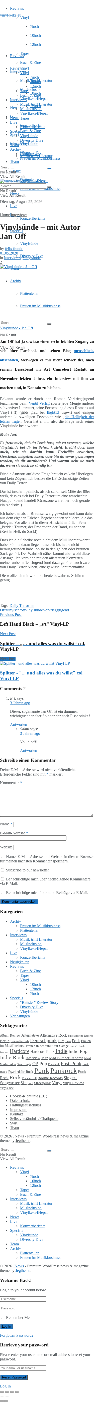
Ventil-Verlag (39, 403)
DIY (61, 1041)
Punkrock (63, 1070)
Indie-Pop (77, 1051)
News (14, 107)
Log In (5, 1386)
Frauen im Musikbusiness (40, 306)
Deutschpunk (43, 1040)
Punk (41, 1070)
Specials (16, 131)
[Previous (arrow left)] (2, 1396)
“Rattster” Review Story (39, 1002)
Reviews (17, 8)
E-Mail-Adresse (14, 833)
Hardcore (19, 1051)
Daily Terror (19, 605)
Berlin (5, 1041)
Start (13, 1123)
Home (5, 215)
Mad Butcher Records (66, 1058)
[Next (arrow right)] (7, 1396)
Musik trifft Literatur (36, 104)
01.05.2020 (9, 253)
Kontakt (16, 1114)
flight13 (53, 412)
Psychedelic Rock (20, 1072)
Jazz (44, 1058)
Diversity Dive (31, 140)
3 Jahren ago (20, 703)
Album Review (10, 1035)
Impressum (18, 1109)
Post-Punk (71, 1063)
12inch (35, 44)
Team (14, 161)
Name (6, 824)
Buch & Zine (30, 62)
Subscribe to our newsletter (27, 870)
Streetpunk (42, 1083)
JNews (18, 1136)
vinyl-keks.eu (10, 15)
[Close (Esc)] (2, 1392)
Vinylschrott (15, 610)
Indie (61, 1051)
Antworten (18, 724)
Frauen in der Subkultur (42, 1046)
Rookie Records (50, 1078)
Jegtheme (23, 1140)
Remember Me (18, 1317)
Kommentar (11, 783)
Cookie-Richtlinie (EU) (28, 1096)
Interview (33, 1058)
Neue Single (24, 1064)
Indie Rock (12, 1057)
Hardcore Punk (42, 1051)
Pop (43, 1063)
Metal (87, 1058)
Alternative (30, 1035)
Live (13, 206)
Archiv (15, 281)
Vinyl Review (73, 1083)
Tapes (24, 53)
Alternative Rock (53, 1035)
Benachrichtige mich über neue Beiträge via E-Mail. (47, 892)
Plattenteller (29, 293)
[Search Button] (49, 324)
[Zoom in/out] (17, 1392)
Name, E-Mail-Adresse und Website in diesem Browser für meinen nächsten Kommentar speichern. (47, 858)
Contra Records (20, 1041)
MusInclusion (31, 109)
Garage (64, 1046)
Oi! (35, 1063)
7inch (34, 26)
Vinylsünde (29, 143)
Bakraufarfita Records (80, 1035)
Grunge (4, 1052)
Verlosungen (20, 1016)
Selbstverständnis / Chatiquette (34, 1118)
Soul (30, 1083)
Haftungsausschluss (25, 1105)
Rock (15, 1077)
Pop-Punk (54, 1064)
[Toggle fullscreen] (12, 1392)
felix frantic (14, 249)
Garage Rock (77, 1046)
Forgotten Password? (16, 1335)
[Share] (7, 1392)
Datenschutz (20, 1100)
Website (6, 847)
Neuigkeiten (19, 962)
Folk (76, 1040)
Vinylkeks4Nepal (34, 181)
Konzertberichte (32, 218)
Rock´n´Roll (29, 1078)
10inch (35, 35)
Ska (24, 1083)
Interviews (18, 71)
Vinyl (24, 17)
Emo (68, 1041)
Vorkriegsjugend (56, 610)
